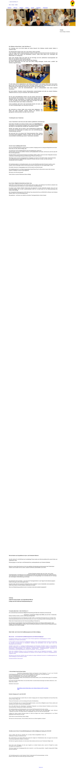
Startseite (9, 7)
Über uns (15, 7)
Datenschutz (45, 7)
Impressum (38, 7)
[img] (41, 3)
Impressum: (41, 767)
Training (27, 7)
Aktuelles (21, 7)
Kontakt (32, 7)
